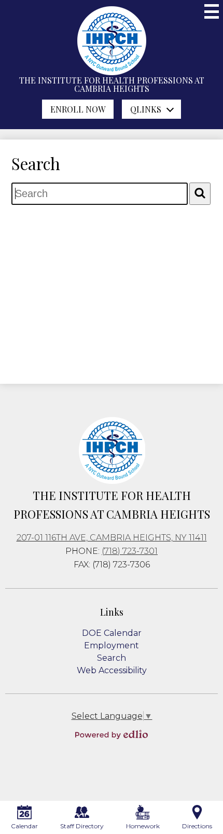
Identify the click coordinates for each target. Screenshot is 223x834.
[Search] (200, 194)
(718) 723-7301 (130, 551)
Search (111, 658)
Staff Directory (82, 826)
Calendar (24, 826)
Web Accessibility (112, 670)
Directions (197, 826)
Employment (111, 645)
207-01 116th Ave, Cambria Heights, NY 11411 (112, 538)
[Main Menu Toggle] (211, 11)
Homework (143, 826)
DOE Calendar (112, 633)
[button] (151, 109)
